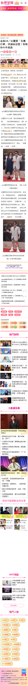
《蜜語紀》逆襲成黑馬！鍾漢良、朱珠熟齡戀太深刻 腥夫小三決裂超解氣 (24, 65)
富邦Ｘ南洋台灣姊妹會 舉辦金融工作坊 (18, 597)
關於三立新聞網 (6, 671)
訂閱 (12, 323)
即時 (20, 8)
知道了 (24, 683)
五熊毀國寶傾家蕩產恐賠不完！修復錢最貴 (19, 359)
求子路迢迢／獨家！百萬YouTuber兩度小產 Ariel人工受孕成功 (10, 65)
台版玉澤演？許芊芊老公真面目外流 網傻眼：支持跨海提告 (7, 516)
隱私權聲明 (15, 671)
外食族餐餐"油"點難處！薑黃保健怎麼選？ (18, 583)
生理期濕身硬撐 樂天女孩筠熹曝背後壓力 (14, 495)
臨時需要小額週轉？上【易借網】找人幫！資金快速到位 (12, 297)
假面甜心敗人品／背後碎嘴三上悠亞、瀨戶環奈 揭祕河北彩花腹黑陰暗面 (9, 521)
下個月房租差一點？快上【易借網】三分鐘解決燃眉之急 (12, 291)
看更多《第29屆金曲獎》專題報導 (12, 35)
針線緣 (3, 8)
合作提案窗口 (6, 675)
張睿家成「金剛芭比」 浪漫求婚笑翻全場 (14, 485)
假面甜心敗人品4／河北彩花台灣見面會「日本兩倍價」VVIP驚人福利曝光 (17, 65)
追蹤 (3, 327)
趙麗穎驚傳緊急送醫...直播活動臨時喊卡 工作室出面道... (13, 302)
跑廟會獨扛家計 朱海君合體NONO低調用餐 (19, 384)
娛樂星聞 (2, 38)
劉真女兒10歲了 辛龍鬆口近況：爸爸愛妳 (19, 368)
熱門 (25, 8)
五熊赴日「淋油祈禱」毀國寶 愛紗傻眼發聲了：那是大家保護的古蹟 (24, 527)
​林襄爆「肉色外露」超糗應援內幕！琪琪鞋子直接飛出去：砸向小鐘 (3, 65)
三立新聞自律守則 (7, 673)
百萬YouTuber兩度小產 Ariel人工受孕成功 (13, 276)
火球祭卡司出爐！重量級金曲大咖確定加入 (14, 443)
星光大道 (7, 131)
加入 (21, 323)
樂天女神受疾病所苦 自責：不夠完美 (14, 490)
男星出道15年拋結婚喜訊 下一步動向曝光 (14, 453)
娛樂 (7, 38)
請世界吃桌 (12, 8)
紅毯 (22, 128)
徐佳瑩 (16, 78)
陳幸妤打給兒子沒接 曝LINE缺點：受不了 (13, 437)
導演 (18, 81)
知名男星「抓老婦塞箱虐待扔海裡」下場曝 (13, 480)
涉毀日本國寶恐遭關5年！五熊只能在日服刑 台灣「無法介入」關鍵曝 (10, 527)
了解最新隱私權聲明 (14, 683)
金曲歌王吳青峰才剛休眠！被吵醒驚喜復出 (14, 448)
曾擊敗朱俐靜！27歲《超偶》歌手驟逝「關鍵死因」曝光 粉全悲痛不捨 (23, 521)
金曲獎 (8, 74)
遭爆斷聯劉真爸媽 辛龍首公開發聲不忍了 (19, 400)
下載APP (4, 323)
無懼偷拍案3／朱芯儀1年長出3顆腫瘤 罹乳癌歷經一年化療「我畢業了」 (21, 516)
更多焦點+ (14, 605)
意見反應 (13, 675)
